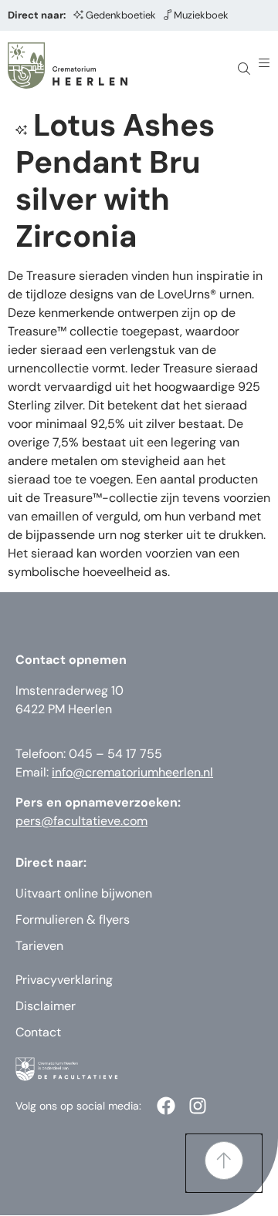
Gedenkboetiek (121, 15)
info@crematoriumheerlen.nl (132, 772)
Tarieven (39, 946)
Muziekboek (201, 15)
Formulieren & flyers (72, 919)
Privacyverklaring (64, 980)
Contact (38, 1032)
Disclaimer (45, 1006)
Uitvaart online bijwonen (83, 893)
